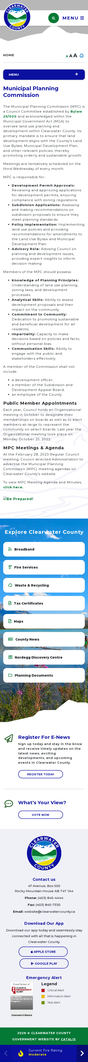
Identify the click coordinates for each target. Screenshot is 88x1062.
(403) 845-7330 (44, 905)
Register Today (40, 774)
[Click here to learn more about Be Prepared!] (44, 499)
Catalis (68, 1039)
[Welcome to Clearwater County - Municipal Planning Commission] (17, 17)
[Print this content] (81, 56)
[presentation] (82, 1053)
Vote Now (40, 814)
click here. (13, 487)
